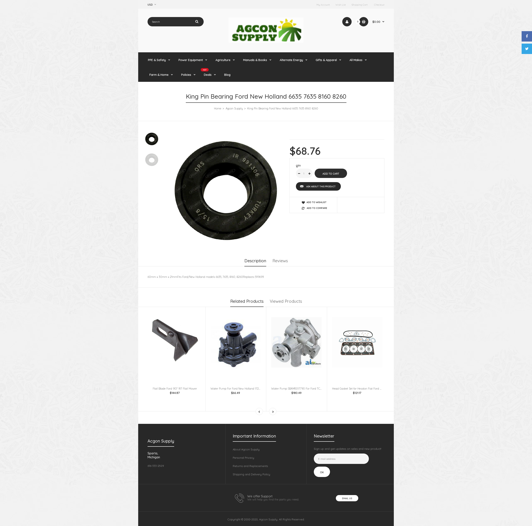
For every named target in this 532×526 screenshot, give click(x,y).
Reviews (280, 260)
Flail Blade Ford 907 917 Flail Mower (175, 388)
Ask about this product (321, 186)
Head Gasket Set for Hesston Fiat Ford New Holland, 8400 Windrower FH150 (379, 388)
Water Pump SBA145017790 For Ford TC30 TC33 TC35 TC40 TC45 (310, 388)
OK (322, 472)
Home (217, 108)
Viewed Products (286, 301)
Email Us (347, 498)
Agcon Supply (234, 108)
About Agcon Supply (246, 449)
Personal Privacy (243, 457)
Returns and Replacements (250, 466)
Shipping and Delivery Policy (251, 474)
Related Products (247, 301)
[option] (225, 188)
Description (255, 260)
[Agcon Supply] (266, 41)
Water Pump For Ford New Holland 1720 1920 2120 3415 (245, 388)
